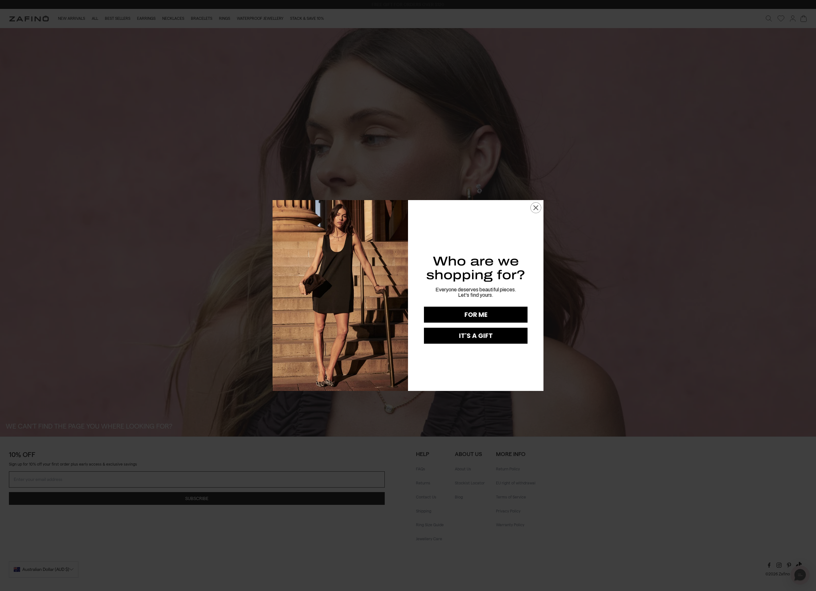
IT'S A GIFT (476, 335)
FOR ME (475, 314)
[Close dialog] (536, 208)
